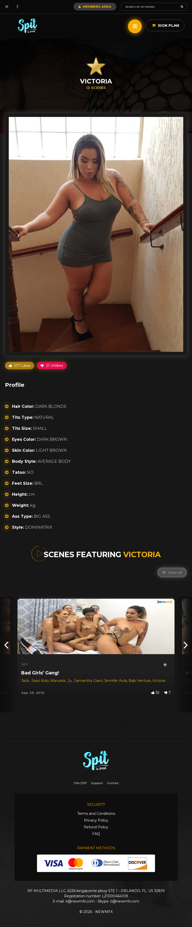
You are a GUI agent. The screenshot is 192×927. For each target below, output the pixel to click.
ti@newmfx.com (80, 901)
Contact (113, 783)
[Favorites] (167, 665)
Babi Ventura (139, 680)
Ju (70, 680)
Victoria (158, 680)
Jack (25, 680)
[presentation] (6, 644)
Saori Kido (40, 680)
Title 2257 (80, 783)
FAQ (96, 834)
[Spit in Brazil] (27, 25)
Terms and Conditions (96, 813)
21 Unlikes (54, 365)
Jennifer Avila (115, 680)
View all (174, 572)
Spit (24, 664)
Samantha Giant (88, 680)
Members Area (96, 6)
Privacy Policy (96, 820)
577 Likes (21, 365)
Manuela (58, 680)
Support (97, 783)
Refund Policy (96, 827)
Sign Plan (168, 25)
